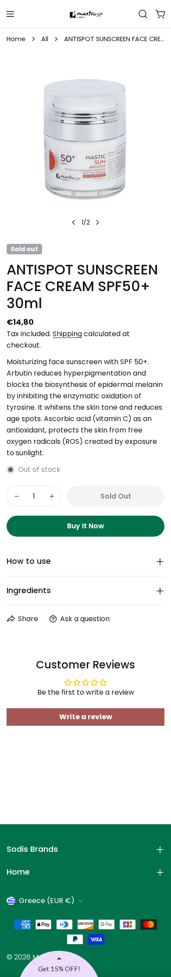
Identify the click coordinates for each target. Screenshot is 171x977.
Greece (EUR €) (47, 901)
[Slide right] (97, 222)
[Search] (143, 14)
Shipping (67, 334)
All (44, 39)
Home (16, 39)
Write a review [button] (85, 717)
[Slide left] (74, 222)
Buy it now (85, 526)
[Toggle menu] (10, 14)
